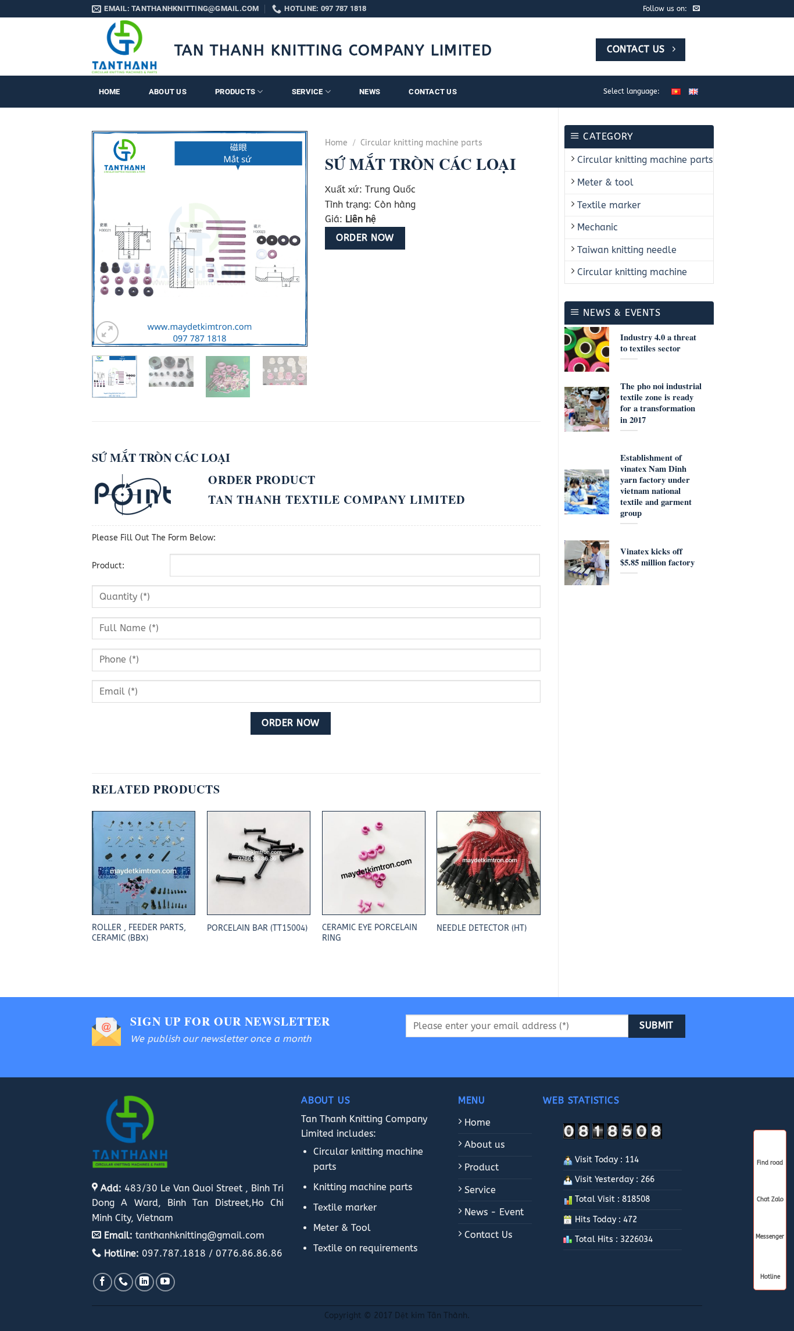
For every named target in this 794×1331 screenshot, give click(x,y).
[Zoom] (107, 332)
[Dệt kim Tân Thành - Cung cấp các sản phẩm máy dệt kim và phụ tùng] (124, 47)
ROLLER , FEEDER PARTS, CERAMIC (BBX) (139, 933)
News (369, 91)
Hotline (770, 1275)
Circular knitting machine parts (645, 159)
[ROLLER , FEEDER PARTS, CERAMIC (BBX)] (143, 863)
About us (168, 91)
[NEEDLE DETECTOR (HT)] (488, 863)
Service (307, 91)
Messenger (770, 1236)
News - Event (493, 1212)
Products (235, 91)
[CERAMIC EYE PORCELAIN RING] (374, 863)
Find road (770, 1162)
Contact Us (487, 1234)
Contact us (433, 91)
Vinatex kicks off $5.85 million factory (657, 557)
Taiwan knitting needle (627, 249)
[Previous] (111, 239)
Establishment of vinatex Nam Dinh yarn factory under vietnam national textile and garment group (656, 485)
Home (109, 91)
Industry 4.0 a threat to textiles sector (658, 343)
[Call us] (123, 1282)
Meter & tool (605, 182)
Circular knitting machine (632, 271)
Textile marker (609, 205)
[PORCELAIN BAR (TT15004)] (259, 863)
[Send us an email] (696, 9)
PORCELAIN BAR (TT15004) (257, 928)
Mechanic (597, 227)
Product (480, 1167)
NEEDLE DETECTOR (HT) (482, 928)
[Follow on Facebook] (102, 1282)
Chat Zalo (770, 1199)
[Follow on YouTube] (165, 1282)
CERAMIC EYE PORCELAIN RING (369, 933)
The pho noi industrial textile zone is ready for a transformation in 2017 (661, 402)
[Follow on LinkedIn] (144, 1282)
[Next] (288, 239)
